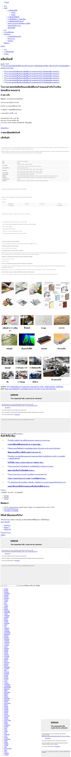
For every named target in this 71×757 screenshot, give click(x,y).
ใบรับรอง (10, 41)
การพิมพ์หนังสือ (12, 10)
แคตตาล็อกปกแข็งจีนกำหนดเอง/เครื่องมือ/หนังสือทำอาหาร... (29, 486)
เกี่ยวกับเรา (7, 34)
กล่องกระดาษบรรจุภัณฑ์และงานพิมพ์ (19, 23)
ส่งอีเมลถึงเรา (5, 128)
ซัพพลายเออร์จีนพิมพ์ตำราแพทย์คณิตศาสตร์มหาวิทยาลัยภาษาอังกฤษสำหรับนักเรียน (30, 389)
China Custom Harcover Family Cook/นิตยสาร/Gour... (27, 478)
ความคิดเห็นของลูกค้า (14, 36)
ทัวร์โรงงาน (11, 38)
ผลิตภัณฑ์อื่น (11, 28)
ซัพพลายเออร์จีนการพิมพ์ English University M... (25, 452)
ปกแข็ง (13, 12)
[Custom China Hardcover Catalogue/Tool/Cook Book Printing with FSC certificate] (37, 482)
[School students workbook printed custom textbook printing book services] (30, 466)
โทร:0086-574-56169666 (11, 510)
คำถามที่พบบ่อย (9, 32)
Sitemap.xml (7, 529)
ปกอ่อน (13, 14)
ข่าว (5, 30)
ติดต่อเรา (7, 43)
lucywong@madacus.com (11, 509)
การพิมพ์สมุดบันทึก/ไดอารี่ (16, 21)
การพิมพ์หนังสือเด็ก (13, 17)
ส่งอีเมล (3, 535)
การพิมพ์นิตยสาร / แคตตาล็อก (17, 19)
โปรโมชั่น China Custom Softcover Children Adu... (26, 462)
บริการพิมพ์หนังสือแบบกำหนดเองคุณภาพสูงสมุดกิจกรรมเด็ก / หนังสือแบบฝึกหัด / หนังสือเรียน (35, 386)
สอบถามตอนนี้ (5, 522)
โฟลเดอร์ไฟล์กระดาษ (14, 25)
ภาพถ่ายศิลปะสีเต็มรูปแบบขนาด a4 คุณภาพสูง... (24, 444)
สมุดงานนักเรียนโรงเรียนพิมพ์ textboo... (21, 470)
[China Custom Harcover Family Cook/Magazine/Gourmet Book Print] (27, 474)
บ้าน (5, 6)
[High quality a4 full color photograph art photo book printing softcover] (29, 440)
